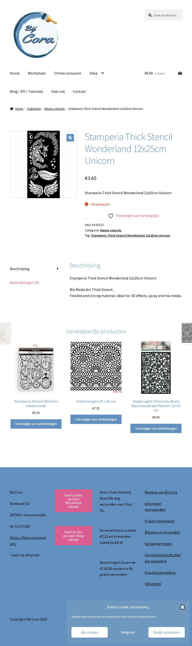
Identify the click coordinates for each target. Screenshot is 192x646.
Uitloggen (153, 583)
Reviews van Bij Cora (161, 492)
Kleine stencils (54, 109)
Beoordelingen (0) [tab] (24, 282)
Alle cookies (89, 632)
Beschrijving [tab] (20, 268)
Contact (79, 91)
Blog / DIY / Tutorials (26, 91)
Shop (93, 73)
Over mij (58, 91)
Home (15, 73)
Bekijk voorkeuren (166, 632)
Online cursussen (67, 73)
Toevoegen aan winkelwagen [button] (36, 424)
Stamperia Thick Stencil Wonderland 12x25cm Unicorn (130, 235)
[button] (182, 607)
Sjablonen (34, 109)
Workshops (37, 73)
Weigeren (128, 632)
